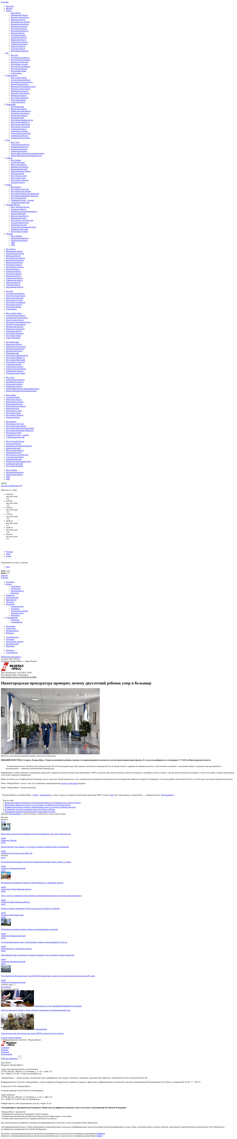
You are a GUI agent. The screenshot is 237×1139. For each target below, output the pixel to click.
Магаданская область (20, 216)
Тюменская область (19, 151)
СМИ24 (99, 1136)
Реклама (9, 552)
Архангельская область (20, 80)
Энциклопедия (17, 606)
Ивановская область (19, 26)
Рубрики (4, 578)
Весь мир (10, 6)
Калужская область (19, 29)
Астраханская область (20, 57)
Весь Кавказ (16, 187)
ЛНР (13, 243)
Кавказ (9, 185)
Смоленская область (19, 42)
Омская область (17, 173)
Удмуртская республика (21, 133)
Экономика (15, 586)
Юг (7, 53)
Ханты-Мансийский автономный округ (27, 153)
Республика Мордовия (20, 124)
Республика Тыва (18, 178)
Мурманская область (19, 91)
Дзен (111, 795)
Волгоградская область (20, 60)
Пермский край (17, 118)
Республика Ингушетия (21, 191)
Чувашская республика (20, 138)
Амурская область (18, 209)
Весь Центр (16, 13)
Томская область (18, 182)
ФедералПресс (167, 795)
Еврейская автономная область (24, 211)
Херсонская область (19, 240)
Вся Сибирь (16, 160)
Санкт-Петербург (18, 102)
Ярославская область (19, 51)
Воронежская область (20, 24)
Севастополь (16, 73)
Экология (10, 602)
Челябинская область (20, 147)
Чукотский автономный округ (23, 227)
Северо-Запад (11, 75)
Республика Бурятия (19, 231)
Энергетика (16, 589)
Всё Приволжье (17, 107)
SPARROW (100, 1134)
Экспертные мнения (19, 611)
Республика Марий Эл (20, 122)
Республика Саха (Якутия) (22, 220)
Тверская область (18, 46)
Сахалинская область (20, 223)
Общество (10, 595)
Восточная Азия (16, 915)
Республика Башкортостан (22, 120)
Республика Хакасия (19, 180)
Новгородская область (20, 93)
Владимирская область (20, 22)
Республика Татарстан (20, 127)
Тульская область (18, 49)
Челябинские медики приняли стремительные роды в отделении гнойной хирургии (40, 807)
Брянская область (18, 20)
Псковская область (19, 95)
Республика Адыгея (19, 64)
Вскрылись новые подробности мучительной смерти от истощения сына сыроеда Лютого (43, 803)
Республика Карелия (19, 98)
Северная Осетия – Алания (22, 200)
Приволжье (11, 104)
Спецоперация (40, 1029)
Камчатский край (18, 214)
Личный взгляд (17, 613)
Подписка (15, 620)
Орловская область (19, 37)
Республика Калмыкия (20, 66)
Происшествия (12, 597)
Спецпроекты (12, 618)
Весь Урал (15, 142)
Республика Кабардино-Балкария (25, 194)
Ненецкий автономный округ (23, 86)
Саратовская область (19, 131)
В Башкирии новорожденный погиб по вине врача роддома (30, 812)
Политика (10, 582)
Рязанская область (18, 40)
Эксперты (10, 604)
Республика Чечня (18, 198)
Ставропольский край (20, 202)
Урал (8, 140)
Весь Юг (14, 55)
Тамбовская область (19, 44)
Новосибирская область (21, 171)
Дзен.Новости (45, 795)
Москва (9, 8)
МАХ (36, 795)
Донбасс (9, 234)
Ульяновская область (19, 136)
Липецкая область (18, 35)
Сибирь (9, 158)
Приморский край (18, 218)
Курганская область (19, 149)
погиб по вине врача (69, 783)
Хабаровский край (19, 225)
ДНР (13, 245)
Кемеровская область (20, 167)
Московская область (19, 15)
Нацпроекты (11, 600)
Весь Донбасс (16, 236)
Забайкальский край (19, 229)
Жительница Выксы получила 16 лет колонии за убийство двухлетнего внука (37, 805)
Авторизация (6, 1054)
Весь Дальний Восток (20, 207)
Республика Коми (18, 100)
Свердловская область (20, 144)
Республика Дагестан (20, 189)
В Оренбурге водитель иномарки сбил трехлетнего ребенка (30, 809)
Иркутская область (19, 165)
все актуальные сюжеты (11, 1038)
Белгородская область (20, 17)
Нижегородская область (21, 111)
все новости (6, 987)
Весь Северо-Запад (19, 78)
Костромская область (20, 31)
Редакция (5, 1052)
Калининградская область (22, 82)
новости (4, 575)
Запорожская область (20, 238)
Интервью (15, 615)
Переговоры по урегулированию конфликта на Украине (58, 1006)
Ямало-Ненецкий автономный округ (26, 156)
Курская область (18, 33)
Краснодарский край (19, 62)
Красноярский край (19, 169)
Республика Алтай (19, 176)
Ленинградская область (21, 89)
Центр (8, 11)
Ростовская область (19, 69)
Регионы (4, 2)
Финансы (15, 593)
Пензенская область (19, 115)
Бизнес (9, 584)
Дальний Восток (13, 205)
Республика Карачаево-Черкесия (24, 196)
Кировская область (19, 109)
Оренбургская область (20, 113)
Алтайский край (18, 162)
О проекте (5, 1047)
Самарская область (19, 129)
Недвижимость (17, 591)
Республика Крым (18, 71)
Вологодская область (20, 84)
